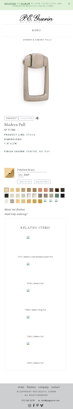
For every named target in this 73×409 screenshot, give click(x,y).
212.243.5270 (27, 400)
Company (43, 387)
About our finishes (15, 209)
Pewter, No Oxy (27, 151)
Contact (55, 387)
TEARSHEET (11, 118)
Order (21, 387)
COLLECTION (26, 118)
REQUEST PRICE (42, 182)
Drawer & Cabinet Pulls (37, 39)
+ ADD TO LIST (24, 182)
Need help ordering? (16, 214)
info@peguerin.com (50, 400)
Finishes (31, 387)
